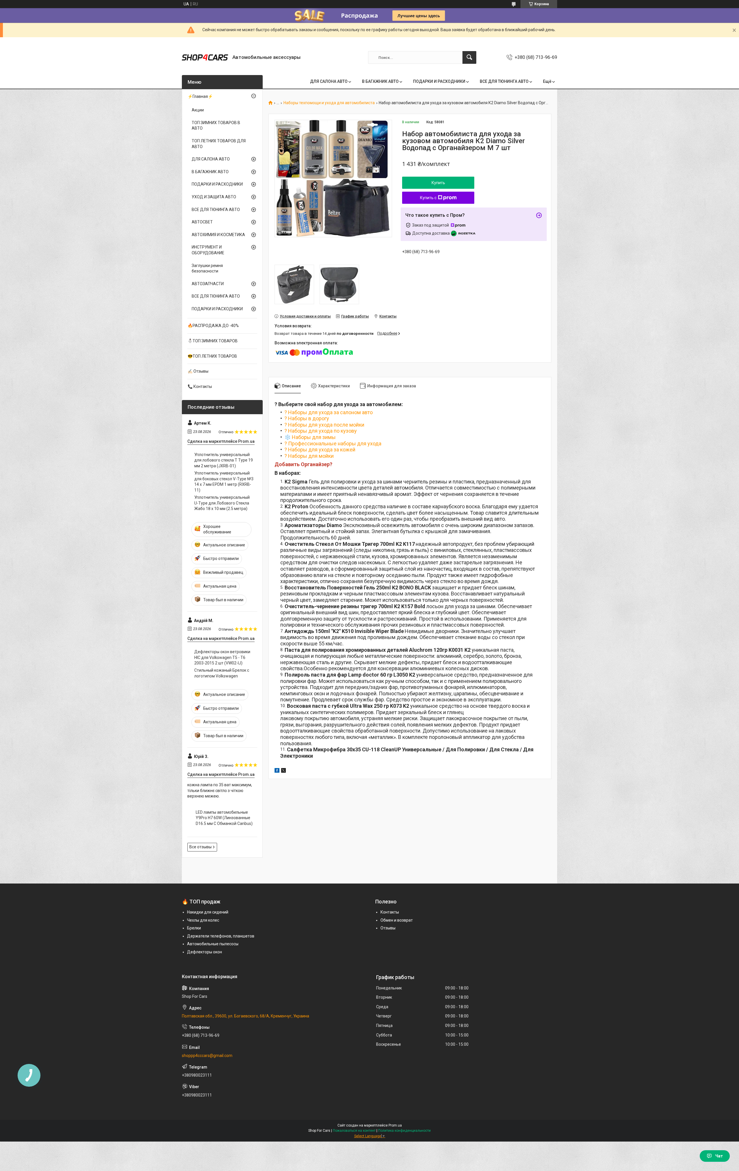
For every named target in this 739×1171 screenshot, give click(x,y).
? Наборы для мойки (309, 456)
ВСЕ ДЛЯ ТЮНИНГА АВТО (504, 81)
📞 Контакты (200, 386)
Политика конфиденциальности (404, 1131)
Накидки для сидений (207, 912)
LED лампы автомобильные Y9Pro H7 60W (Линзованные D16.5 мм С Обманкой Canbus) (224, 818)
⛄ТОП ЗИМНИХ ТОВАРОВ (213, 341)
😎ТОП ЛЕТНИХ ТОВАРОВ (212, 356)
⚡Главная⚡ (200, 96)
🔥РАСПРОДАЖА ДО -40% (213, 325)
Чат (719, 1156)
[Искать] (469, 57)
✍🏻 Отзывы (198, 371)
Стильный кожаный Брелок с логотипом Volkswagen (221, 673)
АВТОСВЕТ (202, 222)
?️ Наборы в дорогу (306, 418)
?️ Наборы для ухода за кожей (319, 450)
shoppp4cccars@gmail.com (207, 1055)
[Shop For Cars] (205, 57)
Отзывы (387, 928)
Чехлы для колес (203, 920)
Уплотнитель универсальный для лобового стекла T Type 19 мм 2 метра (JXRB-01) (223, 460)
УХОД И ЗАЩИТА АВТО (214, 197)
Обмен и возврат (396, 920)
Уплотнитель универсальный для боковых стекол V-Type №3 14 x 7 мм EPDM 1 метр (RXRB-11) (223, 481)
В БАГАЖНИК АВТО (380, 81)
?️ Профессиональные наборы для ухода (332, 443)
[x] (283, 771)
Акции (198, 110)
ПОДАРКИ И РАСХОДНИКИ (439, 81)
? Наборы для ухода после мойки (324, 425)
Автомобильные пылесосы (212, 944)
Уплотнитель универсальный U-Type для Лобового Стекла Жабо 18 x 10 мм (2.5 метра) (222, 503)
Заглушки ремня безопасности (207, 268)
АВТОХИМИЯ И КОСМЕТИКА (218, 234)
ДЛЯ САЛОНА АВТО (329, 81)
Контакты (389, 912)
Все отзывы (200, 847)
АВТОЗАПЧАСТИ (208, 283)
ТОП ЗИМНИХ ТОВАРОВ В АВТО (216, 125)
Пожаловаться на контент (354, 1131)
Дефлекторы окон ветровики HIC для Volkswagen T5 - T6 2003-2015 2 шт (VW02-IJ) (222, 657)
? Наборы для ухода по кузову (320, 431)
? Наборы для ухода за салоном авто (328, 412)
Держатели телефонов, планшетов (220, 936)
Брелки (194, 928)
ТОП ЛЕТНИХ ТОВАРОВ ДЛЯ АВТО (219, 144)
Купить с (428, 197)
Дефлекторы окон (204, 952)
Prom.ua (395, 1125)
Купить (438, 182)
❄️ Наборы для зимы (310, 437)
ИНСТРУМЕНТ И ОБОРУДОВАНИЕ (208, 250)
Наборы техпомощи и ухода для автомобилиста (329, 103)
